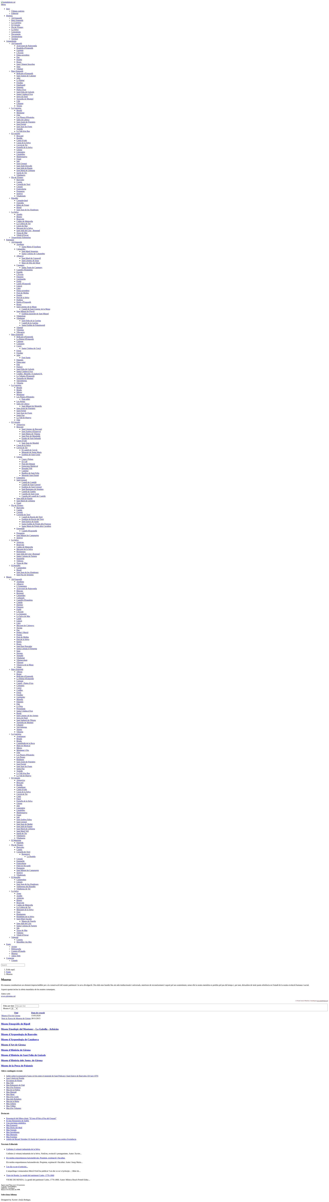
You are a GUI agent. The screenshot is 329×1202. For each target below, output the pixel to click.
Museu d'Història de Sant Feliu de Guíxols (23, 1055)
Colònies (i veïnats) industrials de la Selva (23, 1149)
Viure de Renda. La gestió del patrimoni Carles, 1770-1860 (30, 1175)
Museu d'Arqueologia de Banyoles (19, 1034)
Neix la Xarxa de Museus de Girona (16, 1018)
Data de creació (38, 1013)
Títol (16, 1013)
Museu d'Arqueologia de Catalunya (20, 1039)
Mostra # (7, 1008)
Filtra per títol (9, 1006)
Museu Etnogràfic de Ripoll (15, 1023)
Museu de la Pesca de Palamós (17, 1065)
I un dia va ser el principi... (17, 1167)
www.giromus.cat (8, 996)
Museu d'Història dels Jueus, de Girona (22, 1060)
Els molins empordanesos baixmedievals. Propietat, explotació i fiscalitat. (35, 1158)
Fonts (8, 972)
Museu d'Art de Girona (10, 1016)
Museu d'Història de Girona (16, 1050)
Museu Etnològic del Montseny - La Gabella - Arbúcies (30, 1029)
